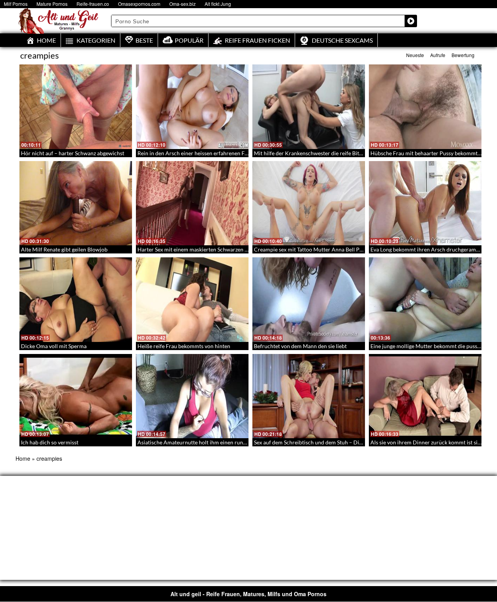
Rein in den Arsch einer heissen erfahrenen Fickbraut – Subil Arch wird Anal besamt (238, 153)
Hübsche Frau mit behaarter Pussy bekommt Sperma (433, 153)
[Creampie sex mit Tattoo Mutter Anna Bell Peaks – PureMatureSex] (308, 203)
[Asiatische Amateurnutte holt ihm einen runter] (192, 396)
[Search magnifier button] (411, 21)
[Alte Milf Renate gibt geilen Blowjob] (75, 203)
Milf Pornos (16, 4)
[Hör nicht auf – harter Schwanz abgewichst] (75, 106)
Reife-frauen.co (92, 4)
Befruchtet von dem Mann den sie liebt (300, 346)
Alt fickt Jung (218, 4)
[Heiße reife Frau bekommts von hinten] (192, 299)
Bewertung (463, 55)
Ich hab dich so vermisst (49, 442)
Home (23, 458)
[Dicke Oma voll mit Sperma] (75, 299)
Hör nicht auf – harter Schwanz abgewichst (72, 153)
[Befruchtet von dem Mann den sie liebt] (308, 299)
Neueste (415, 55)
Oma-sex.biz (182, 4)
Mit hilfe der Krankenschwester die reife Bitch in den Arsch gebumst (336, 153)
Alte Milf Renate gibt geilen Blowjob (64, 249)
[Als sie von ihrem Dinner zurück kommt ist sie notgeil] (425, 396)
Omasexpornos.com (139, 4)
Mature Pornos (52, 4)
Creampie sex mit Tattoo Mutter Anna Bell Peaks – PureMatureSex (333, 249)
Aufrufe (437, 55)
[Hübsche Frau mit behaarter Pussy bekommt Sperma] (425, 106)
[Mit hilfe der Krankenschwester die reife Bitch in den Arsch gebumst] (308, 106)
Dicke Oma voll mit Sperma (54, 346)
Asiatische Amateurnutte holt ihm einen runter (193, 442)
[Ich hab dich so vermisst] (75, 396)
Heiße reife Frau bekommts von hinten (183, 346)
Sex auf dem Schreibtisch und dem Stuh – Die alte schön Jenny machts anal (343, 442)
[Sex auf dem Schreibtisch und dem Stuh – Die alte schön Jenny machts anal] (308, 396)
